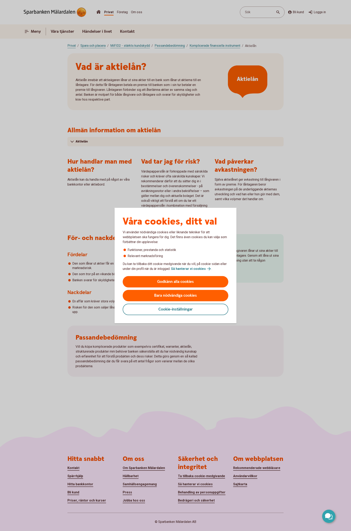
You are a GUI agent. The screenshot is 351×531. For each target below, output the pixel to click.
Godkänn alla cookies (175, 281)
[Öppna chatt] (328, 516)
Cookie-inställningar (175, 309)
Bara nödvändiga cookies (175, 295)
